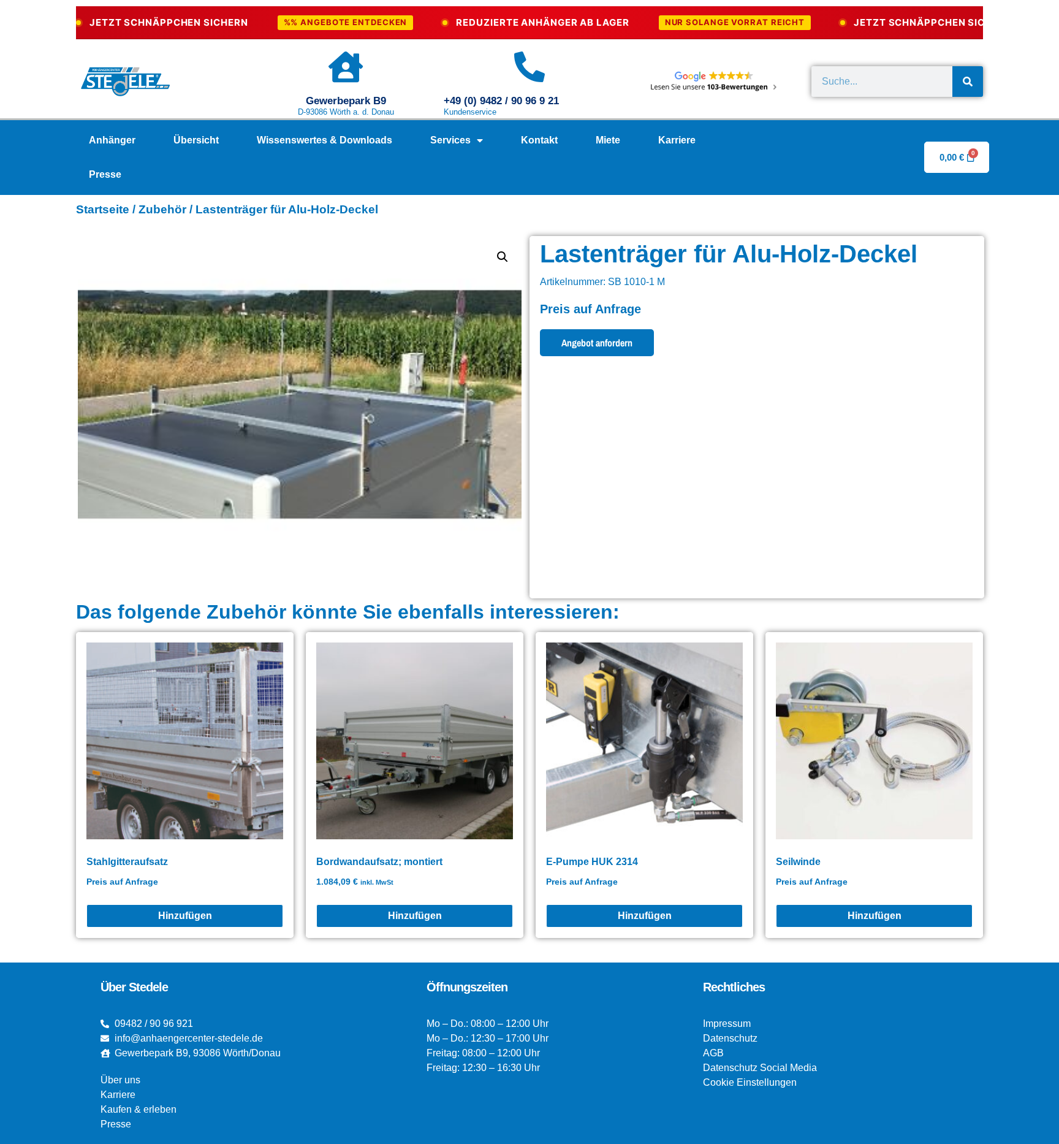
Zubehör (162, 209)
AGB (713, 1053)
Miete (608, 140)
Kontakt (539, 140)
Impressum (727, 1023)
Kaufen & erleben (138, 1109)
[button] (503, 257)
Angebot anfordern (596, 342)
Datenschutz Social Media (760, 1067)
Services (450, 140)
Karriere (677, 140)
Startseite (102, 209)
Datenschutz (730, 1038)
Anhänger (112, 140)
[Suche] (967, 81)
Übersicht (196, 140)
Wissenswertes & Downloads (324, 140)
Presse (105, 174)
